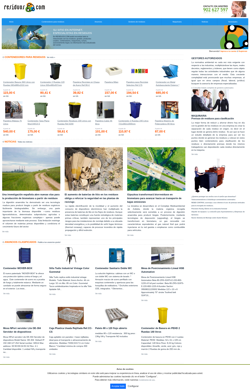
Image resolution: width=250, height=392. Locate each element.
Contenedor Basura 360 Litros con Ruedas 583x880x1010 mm (19, 83)
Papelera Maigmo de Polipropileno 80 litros (165, 122)
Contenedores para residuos (53, 22)
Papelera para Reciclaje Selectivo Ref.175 (137, 83)
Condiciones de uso (147, 380)
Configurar (133, 386)
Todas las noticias (25, 142)
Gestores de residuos (136, 22)
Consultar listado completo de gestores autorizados (213, 88)
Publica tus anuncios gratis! (49, 242)
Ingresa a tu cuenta (228, 51)
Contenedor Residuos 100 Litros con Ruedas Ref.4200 (74, 122)
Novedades (232, 22)
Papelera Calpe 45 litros (103, 122)
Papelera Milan (111, 82)
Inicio (11, 22)
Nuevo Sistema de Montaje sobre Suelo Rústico (209, 218)
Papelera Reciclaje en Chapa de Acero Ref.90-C (86, 83)
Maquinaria (177, 22)
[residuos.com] (24, 7)
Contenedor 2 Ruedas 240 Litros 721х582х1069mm (133, 122)
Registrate (243, 51)
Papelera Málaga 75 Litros (12, 122)
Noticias (205, 22)
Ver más (5, 232)
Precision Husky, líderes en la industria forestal (209, 209)
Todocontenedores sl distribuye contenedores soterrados (213, 199)
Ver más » (51, 57)
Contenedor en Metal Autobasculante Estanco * (167, 83)
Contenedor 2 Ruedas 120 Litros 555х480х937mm (52, 83)
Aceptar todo (118, 386)
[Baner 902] (213, 9)
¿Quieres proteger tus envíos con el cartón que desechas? (213, 196)
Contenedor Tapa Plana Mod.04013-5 (38, 122)
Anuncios (98, 22)
